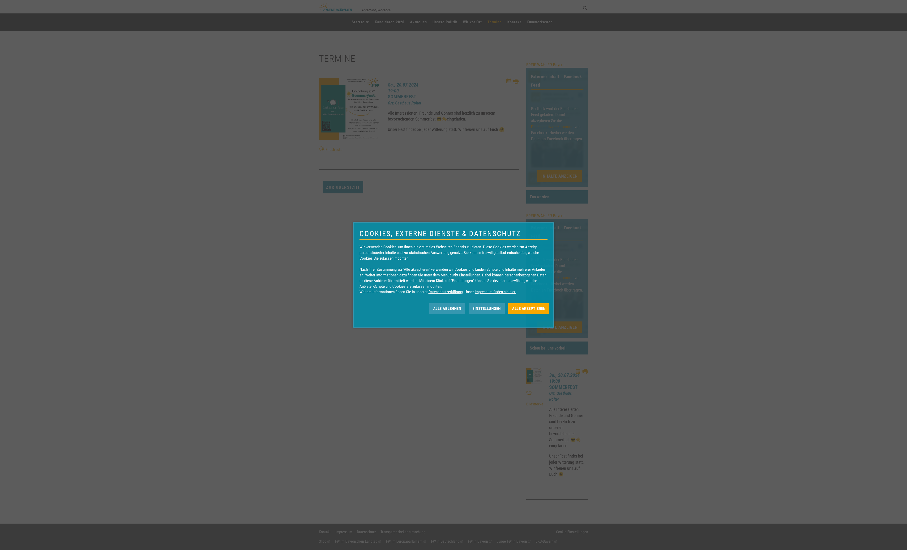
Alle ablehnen (447, 308)
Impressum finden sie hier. (495, 291)
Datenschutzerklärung (445, 291)
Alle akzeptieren (528, 308)
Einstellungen (486, 308)
